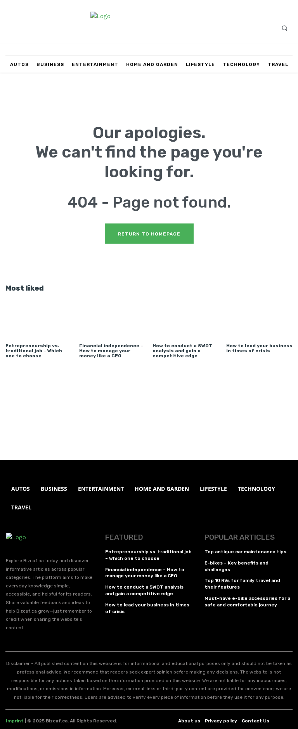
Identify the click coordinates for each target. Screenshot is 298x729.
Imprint (15, 721)
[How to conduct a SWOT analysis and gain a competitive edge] (185, 316)
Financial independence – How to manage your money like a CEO (111, 350)
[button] (284, 28)
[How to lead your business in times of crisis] (259, 316)
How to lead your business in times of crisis (259, 348)
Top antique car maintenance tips (245, 551)
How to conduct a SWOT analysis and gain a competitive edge (182, 350)
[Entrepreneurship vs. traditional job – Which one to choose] (38, 316)
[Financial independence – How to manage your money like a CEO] (112, 316)
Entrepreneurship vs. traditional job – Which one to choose (33, 350)
